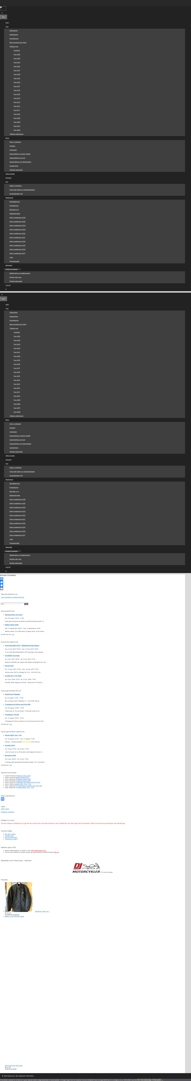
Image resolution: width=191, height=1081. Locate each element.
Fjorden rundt (9, 836)
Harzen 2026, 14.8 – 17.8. (13, 735)
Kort (7, 182)
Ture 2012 (17, 106)
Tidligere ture (14, 46)
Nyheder (12, 146)
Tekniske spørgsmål (16, 170)
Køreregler (9, 265)
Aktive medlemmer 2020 (17, 241)
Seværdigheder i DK (16, 194)
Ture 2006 (17, 130)
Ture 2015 (17, 94)
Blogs (7, 138)
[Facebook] (92, 579)
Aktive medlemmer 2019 (17, 245)
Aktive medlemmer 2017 (17, 253)
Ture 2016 (17, 90)
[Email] (92, 588)
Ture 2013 (17, 102)
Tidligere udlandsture (16, 134)
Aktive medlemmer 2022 (17, 233)
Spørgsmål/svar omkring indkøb (20, 154)
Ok (139, 1080)
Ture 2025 (17, 54)
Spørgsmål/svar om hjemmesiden (20, 162)
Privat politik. (157, 1080)
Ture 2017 (17, 86)
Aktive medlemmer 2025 (17, 221)
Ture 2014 (17, 98)
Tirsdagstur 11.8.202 (12, 714)
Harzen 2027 (9, 666)
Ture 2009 (17, 118)
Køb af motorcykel (11, 837)
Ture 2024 (17, 58)
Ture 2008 (17, 122)
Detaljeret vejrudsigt (7, 812)
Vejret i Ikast (5, 809)
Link (13, 634)
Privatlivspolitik (14, 261)
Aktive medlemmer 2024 (17, 225)
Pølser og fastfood (15, 186)
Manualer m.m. (14, 209)
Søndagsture (14, 34)
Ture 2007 (17, 126)
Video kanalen (10, 174)
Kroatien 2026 (10, 745)
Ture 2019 (17, 78)
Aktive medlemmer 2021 (17, 237)
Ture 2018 (17, 82)
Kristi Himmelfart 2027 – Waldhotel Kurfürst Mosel (22, 645)
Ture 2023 (17, 62)
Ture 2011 (17, 110)
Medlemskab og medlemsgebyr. (20, 273)
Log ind (8, 285)
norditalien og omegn (12, 655)
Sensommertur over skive (13, 615)
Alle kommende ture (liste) (18, 42)
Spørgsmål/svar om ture (17, 158)
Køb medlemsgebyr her (38, 850)
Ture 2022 (17, 66)
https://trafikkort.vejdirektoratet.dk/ (12, 597)
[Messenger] (92, 585)
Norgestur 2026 (10, 755)
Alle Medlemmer (15, 201)
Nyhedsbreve (14, 205)
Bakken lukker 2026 (12, 625)
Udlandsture (14, 30)
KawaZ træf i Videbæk (12, 694)
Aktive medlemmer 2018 (17, 249)
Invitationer (13, 150)
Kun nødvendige (146, 1080)
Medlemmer (9, 198)
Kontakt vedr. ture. (16, 277)
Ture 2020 (17, 74)
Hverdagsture (14, 38)
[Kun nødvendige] (162, 1080)
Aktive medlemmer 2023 (17, 229)
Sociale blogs (14, 166)
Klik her (56, 852)
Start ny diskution (15, 142)
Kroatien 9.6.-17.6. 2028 (13, 676)
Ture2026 (17, 50)
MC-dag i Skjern (10, 834)
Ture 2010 (17, 114)
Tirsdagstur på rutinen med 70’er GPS (17, 704)
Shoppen (8, 178)
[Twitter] (92, 582)
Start (7, 22)
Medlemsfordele (15, 213)
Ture (7, 26)
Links (11, 257)
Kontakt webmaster (16, 281)
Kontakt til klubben (12, 269)
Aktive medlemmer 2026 (17, 217)
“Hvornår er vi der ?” (11, 839)
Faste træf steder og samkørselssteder (22, 190)
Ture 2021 (17, 70)
